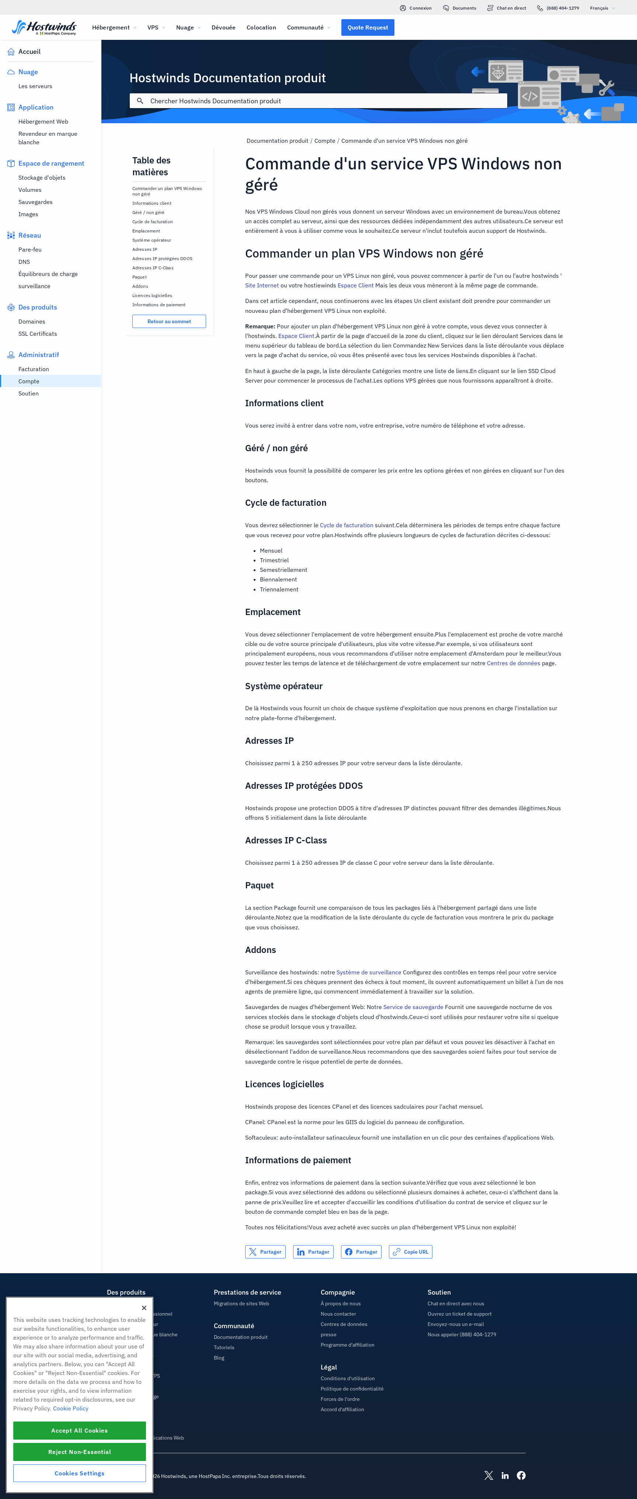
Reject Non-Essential (79, 1451)
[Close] (144, 1308)
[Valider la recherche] (140, 100)
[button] (368, 27)
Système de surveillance (369, 972)
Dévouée (224, 27)
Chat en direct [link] (511, 8)
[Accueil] (44, 28)
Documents (464, 8)
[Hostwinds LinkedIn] (501, 1476)
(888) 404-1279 (563, 8)
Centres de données (513, 663)
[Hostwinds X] (485, 1476)
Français (599, 8)
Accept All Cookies (79, 1430)
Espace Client (356, 285)
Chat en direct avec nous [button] (456, 1303)
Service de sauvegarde (413, 1007)
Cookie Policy (70, 1408)
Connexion (421, 8)
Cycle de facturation (346, 525)
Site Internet (262, 285)
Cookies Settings (80, 1473)
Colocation (261, 27)
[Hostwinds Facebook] (517, 1476)
